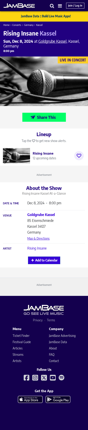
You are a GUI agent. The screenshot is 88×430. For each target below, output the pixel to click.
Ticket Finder (21, 336)
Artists (17, 361)
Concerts (16, 24)
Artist (7, 248)
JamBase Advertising (62, 336)
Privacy (38, 320)
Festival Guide (22, 342)
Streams (18, 354)
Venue (7, 215)
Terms (51, 320)
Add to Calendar (46, 260)
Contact (54, 361)
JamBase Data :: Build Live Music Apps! (46, 16)
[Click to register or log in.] (79, 155)
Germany (28, 24)
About (53, 348)
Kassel (39, 24)
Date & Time (11, 203)
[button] (52, 5)
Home (6, 24)
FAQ (51, 354)
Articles (18, 348)
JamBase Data (58, 342)
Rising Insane (37, 248)
